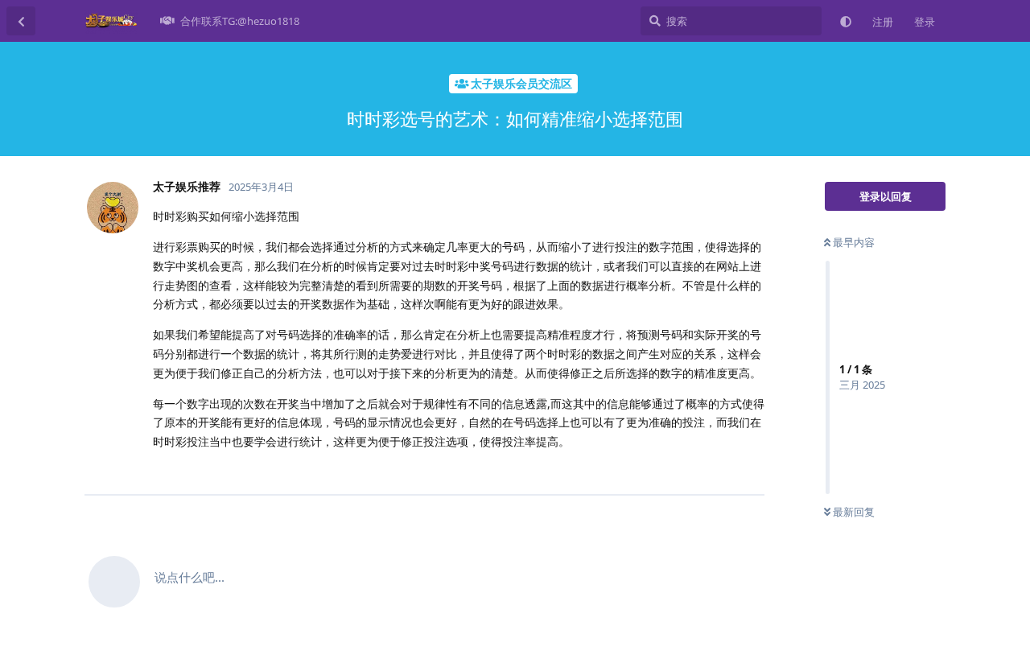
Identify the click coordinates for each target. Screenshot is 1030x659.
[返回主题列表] (20, 20)
